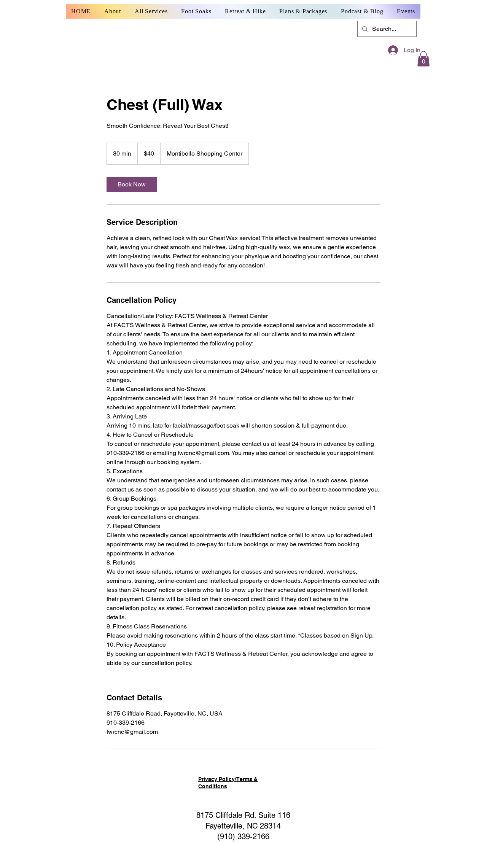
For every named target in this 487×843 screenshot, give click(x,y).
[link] (132, 184)
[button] (423, 59)
